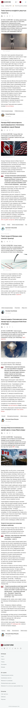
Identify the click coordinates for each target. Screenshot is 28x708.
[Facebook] (10, 16)
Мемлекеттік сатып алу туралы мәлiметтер (12, 686)
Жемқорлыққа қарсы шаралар (8, 683)
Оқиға (2, 656)
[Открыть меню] (26, 2)
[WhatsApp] (4, 16)
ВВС (14, 446)
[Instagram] (2, 16)
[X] (12, 16)
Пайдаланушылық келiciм (7, 675)
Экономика (15, 630)
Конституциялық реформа (21, 5)
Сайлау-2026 (8, 5)
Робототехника (19, 111)
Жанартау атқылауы (12, 416)
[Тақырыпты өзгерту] (21, 2)
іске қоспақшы (10, 106)
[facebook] (10, 648)
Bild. (9, 139)
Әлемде (3, 667)
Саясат (3, 659)
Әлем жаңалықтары (7, 111)
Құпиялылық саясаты (6, 678)
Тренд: (2, 5)
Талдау (2, 661)
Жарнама (3, 699)
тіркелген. (18, 294)
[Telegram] (7, 16)
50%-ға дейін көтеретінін (8, 219)
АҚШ (8, 224)
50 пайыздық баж (16, 624)
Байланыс (3, 696)
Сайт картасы (4, 694)
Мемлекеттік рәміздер (6, 680)
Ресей (3, 416)
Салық (3, 224)
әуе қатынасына (13, 405)
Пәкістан (17, 308)
